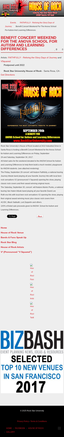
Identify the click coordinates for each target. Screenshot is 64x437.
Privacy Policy (23, 421)
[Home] (5, 23)
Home (4, 227)
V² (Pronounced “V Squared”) (16, 252)
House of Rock (36, 428)
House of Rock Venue (12, 232)
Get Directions (8, 74)
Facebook (20, 428)
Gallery (10, 432)
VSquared (6, 61)
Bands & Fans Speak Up (13, 237)
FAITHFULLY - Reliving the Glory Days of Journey (32, 57)
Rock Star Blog (9, 242)
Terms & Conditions (38, 421)
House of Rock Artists (12, 247)
